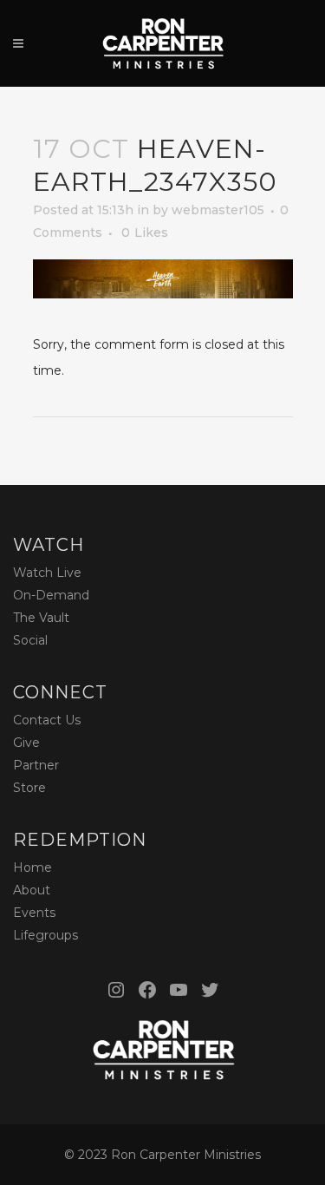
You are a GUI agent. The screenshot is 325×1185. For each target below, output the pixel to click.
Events (34, 912)
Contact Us (47, 720)
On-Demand (51, 595)
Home (32, 867)
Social (30, 640)
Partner (36, 765)
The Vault (41, 617)
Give (26, 742)
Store (29, 787)
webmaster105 (218, 210)
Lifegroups (45, 935)
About (31, 890)
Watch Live (47, 572)
